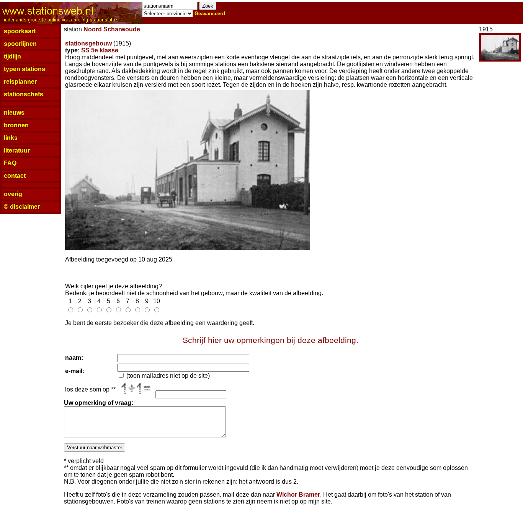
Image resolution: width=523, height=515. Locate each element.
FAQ (10, 163)
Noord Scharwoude (111, 29)
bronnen (16, 125)
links (11, 138)
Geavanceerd (209, 13)
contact (15, 175)
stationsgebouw (88, 43)
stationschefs (23, 94)
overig (13, 194)
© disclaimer (22, 206)
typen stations (24, 69)
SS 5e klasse (99, 50)
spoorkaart (20, 31)
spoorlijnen (20, 44)
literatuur (17, 150)
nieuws (14, 112)
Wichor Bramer (298, 494)
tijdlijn (12, 56)
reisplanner (20, 81)
